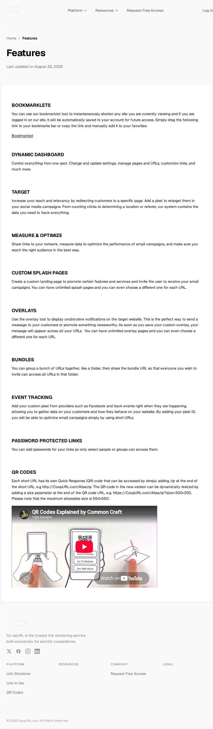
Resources (104, 10)
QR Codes (14, 692)
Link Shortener (18, 673)
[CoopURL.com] (14, 10)
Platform (75, 10)
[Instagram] (27, 651)
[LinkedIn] (37, 651)
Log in (208, 10)
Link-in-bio (15, 683)
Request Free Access (145, 10)
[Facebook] (18, 651)
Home (11, 38)
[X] (9, 651)
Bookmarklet (22, 135)
